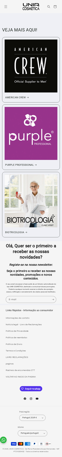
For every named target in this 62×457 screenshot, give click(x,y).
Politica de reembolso (16, 338)
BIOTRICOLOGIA (14, 232)
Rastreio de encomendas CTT (20, 370)
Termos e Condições (16, 351)
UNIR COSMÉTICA (16, 449)
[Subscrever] (53, 299)
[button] (6, 6)
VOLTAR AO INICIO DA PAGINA (21, 377)
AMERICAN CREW (15, 97)
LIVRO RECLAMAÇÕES (17, 357)
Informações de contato (17, 318)
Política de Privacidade (17, 331)
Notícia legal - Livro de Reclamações (24, 325)
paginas (10, 364)
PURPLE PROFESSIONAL (19, 164)
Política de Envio (14, 344)
